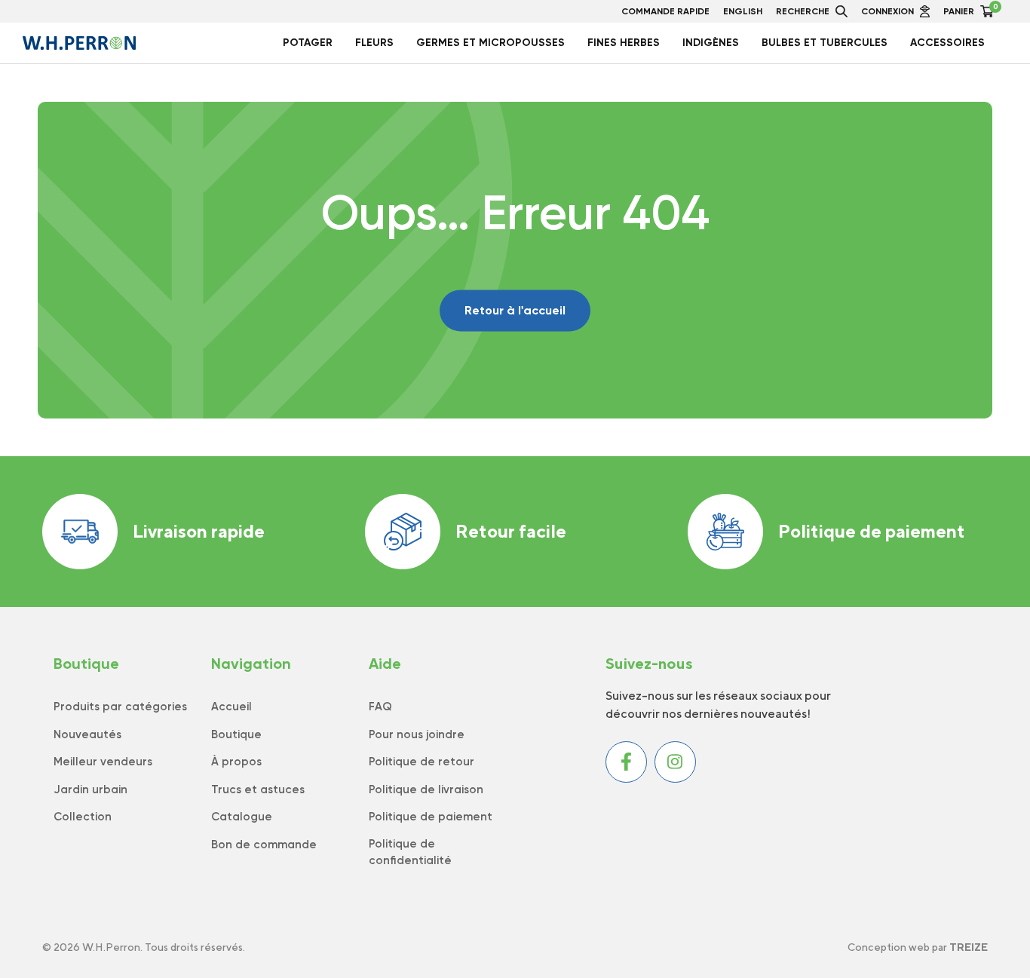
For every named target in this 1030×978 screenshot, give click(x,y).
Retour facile (510, 530)
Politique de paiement (871, 530)
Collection (83, 816)
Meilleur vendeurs (103, 761)
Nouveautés (87, 734)
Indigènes (710, 42)
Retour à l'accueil (515, 310)
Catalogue (241, 816)
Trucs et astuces (258, 789)
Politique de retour (421, 761)
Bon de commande (264, 844)
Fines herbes (623, 42)
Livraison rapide (199, 530)
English (742, 11)
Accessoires (947, 42)
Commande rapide (665, 11)
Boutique (236, 734)
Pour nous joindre (416, 734)
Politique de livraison (426, 789)
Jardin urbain (90, 789)
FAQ (380, 706)
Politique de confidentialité (410, 852)
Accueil (231, 706)
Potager (308, 42)
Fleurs (374, 42)
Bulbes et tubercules (824, 42)
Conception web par (918, 947)
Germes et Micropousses (490, 42)
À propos (236, 761)
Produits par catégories (120, 706)
